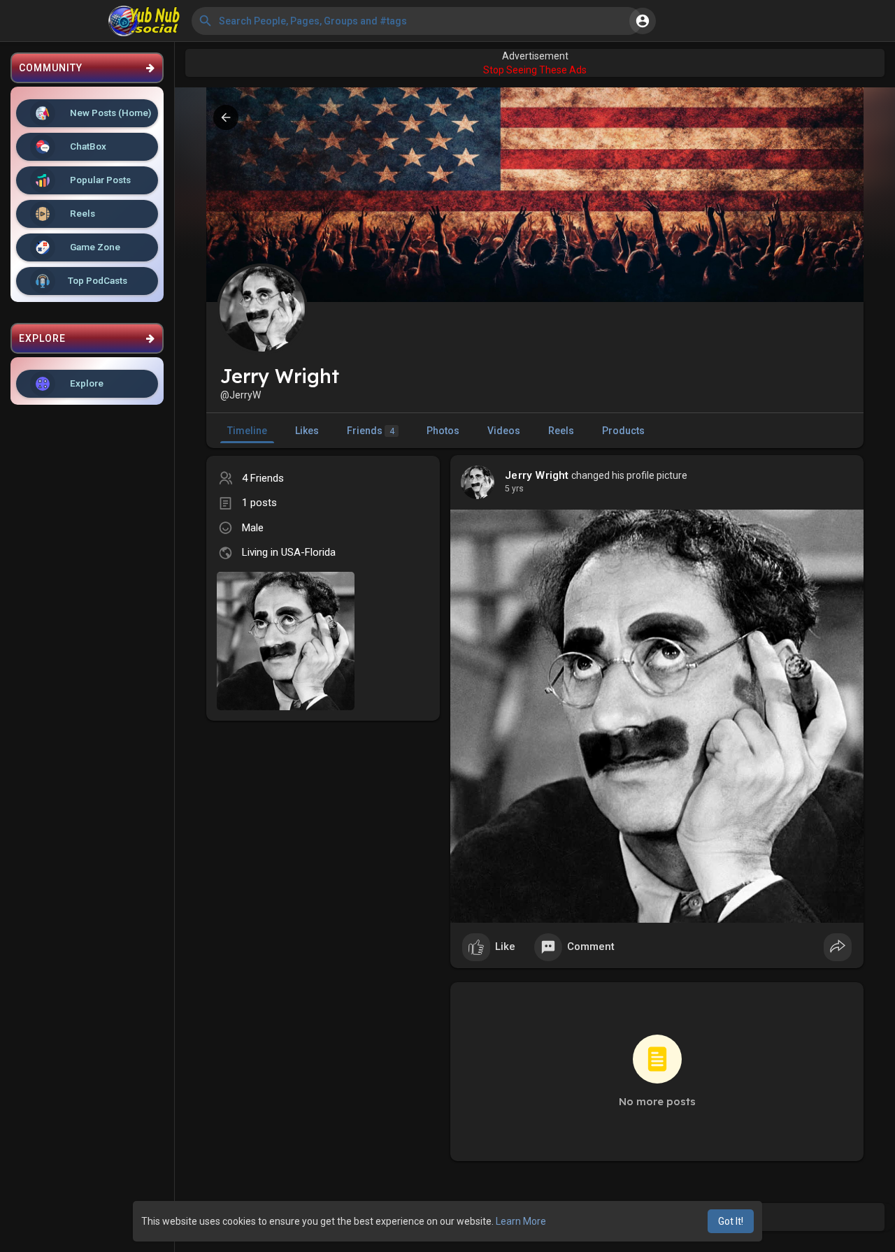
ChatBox (87, 146)
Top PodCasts (97, 280)
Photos (443, 430)
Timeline (247, 430)
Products (623, 430)
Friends (370, 430)
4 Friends (263, 478)
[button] (417, 21)
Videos (503, 430)
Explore (85, 383)
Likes (307, 430)
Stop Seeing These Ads (535, 69)
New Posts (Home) (109, 112)
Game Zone (94, 246)
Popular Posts (99, 179)
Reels (81, 213)
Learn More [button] (521, 1221)
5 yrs (514, 489)
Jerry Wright (536, 475)
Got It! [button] (730, 1221)
